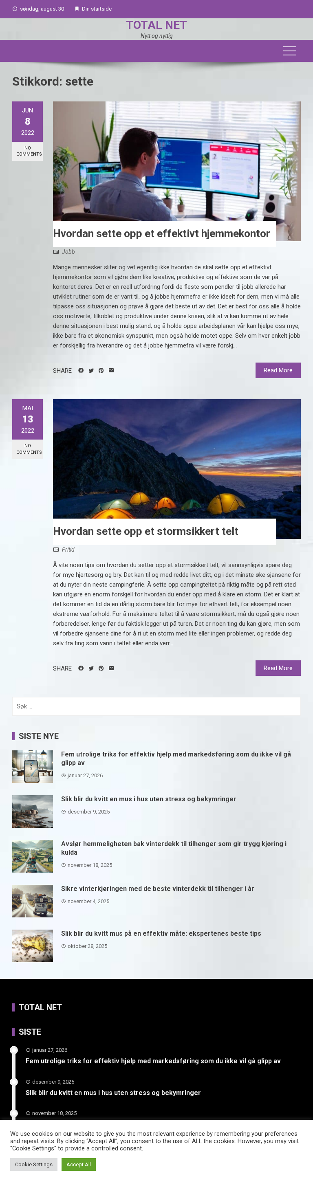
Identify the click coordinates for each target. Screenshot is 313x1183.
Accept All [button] (78, 1164)
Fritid (68, 549)
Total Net (156, 25)
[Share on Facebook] (81, 371)
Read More (278, 370)
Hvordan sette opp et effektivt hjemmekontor (161, 233)
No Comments (29, 151)
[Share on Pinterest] (101, 371)
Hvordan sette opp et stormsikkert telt (145, 531)
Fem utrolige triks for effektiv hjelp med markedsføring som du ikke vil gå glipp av (153, 1061)
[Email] (111, 371)
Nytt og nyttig (157, 36)
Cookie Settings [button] (34, 1164)
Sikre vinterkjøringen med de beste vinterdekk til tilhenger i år (157, 889)
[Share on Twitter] (91, 371)
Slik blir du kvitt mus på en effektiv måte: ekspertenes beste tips (161, 933)
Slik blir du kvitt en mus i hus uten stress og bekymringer (148, 799)
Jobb (68, 251)
